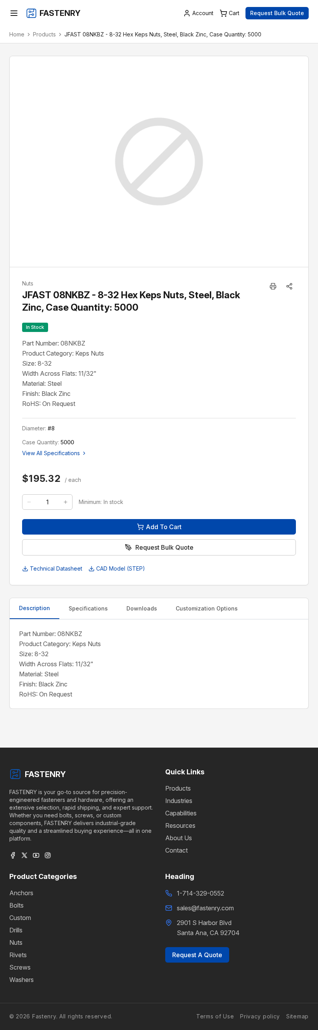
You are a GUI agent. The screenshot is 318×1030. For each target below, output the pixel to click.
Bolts (16, 905)
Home (16, 34)
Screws (20, 967)
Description (34, 608)
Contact (176, 850)
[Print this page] (273, 286)
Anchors (21, 893)
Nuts (15, 942)
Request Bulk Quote (277, 13)
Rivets (18, 955)
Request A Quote (197, 955)
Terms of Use (215, 1016)
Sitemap (297, 1016)
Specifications (88, 608)
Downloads (141, 608)
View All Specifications (51, 453)
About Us (178, 838)
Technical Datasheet (56, 568)
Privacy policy (260, 1016)
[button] (289, 286)
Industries (178, 801)
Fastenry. (43, 1016)
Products (44, 34)
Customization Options (207, 608)
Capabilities (181, 813)
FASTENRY (45, 774)
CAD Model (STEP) (120, 568)
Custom (20, 918)
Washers (21, 980)
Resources (180, 825)
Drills (15, 930)
